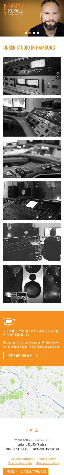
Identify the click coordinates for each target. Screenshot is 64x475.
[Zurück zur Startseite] (13, 9)
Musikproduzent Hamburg (47, 463)
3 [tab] (34, 33)
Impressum (11, 472)
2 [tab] (30, 33)
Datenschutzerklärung (33, 472)
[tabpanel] (32, 18)
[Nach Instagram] (59, 49)
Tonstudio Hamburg (47, 459)
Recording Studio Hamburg (20, 463)
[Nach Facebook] (59, 40)
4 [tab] (38, 33)
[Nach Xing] (59, 44)
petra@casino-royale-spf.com (46, 449)
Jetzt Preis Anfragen (20, 356)
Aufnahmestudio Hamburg (23, 459)
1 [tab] (26, 33)
